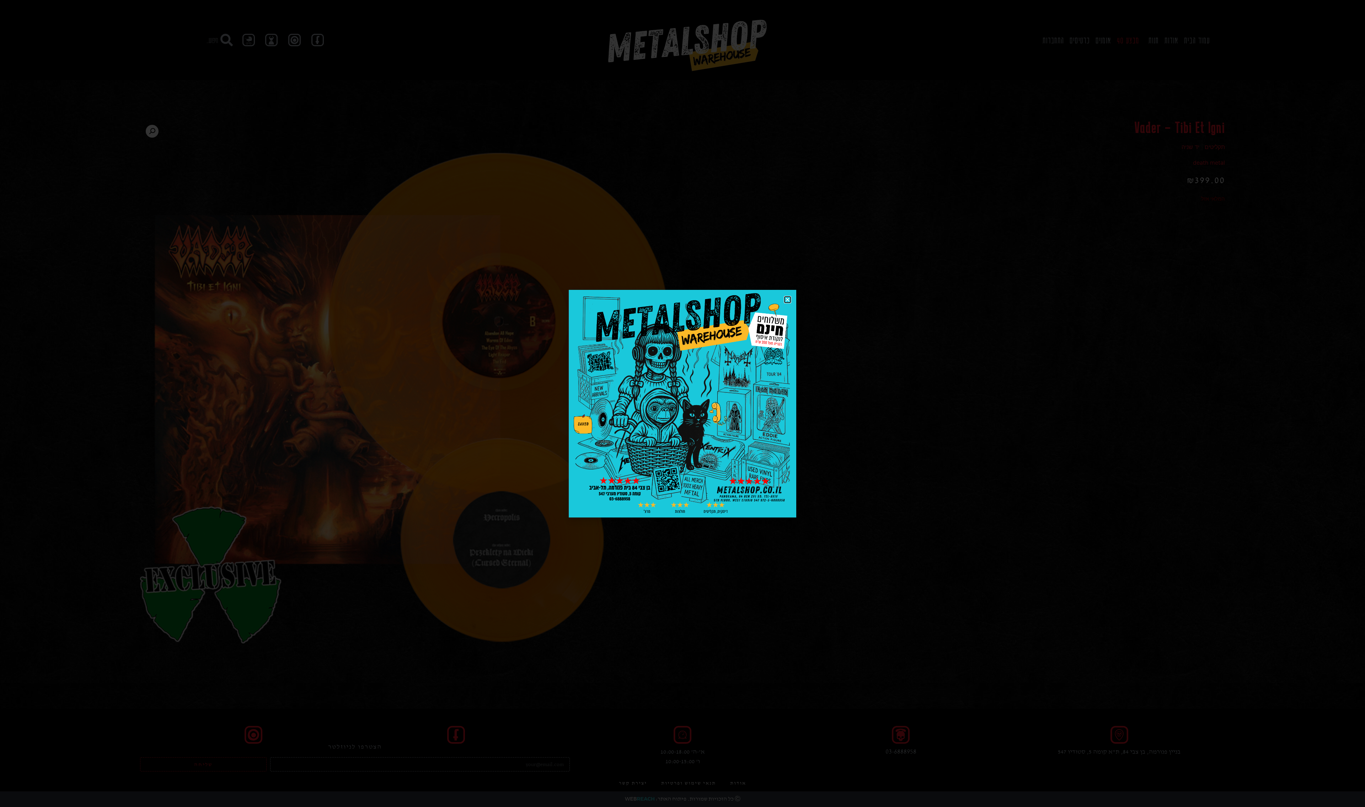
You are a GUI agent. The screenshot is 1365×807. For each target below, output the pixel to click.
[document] (682, 403)
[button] (787, 299)
